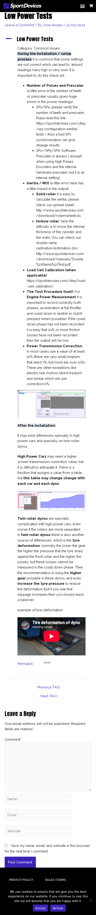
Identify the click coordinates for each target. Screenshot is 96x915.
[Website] (38, 832)
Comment (13, 739)
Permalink (25, 664)
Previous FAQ (48, 687)
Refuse (58, 908)
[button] (82, 6)
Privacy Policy (21, 880)
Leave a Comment (19, 25)
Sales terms (55, 880)
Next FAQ (48, 696)
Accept (40, 908)
